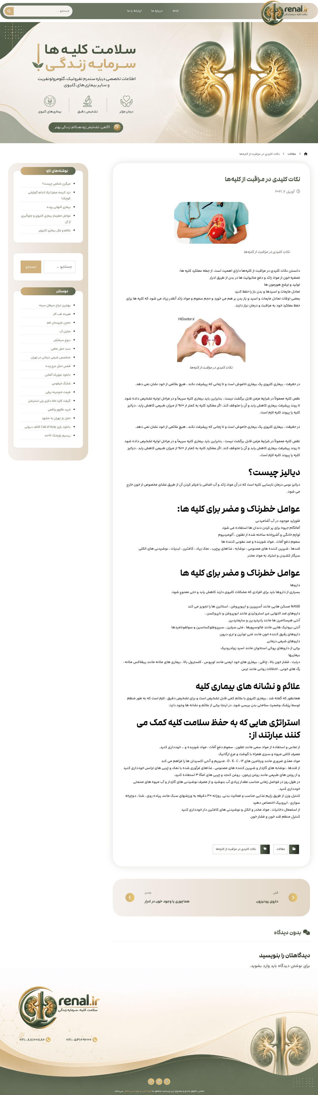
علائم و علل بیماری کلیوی (55, 230)
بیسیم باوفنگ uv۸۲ (58, 435)
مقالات (281, 849)
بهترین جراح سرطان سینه (55, 305)
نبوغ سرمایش (62, 340)
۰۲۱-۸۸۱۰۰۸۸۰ (32, 1040)
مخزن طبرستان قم (59, 323)
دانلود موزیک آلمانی (58, 375)
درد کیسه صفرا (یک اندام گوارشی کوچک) (49, 195)
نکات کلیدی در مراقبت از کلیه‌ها (236, 849)
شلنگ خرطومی (61, 383)
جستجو (31, 267)
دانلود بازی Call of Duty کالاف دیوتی (48, 427)
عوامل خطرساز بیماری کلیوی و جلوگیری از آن (46, 219)
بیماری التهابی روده (59, 207)
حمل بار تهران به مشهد (56, 418)
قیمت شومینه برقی (58, 392)
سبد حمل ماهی (61, 349)
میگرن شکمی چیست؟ (56, 184)
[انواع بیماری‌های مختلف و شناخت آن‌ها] (284, 13)
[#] (167, 1081)
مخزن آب (65, 331)
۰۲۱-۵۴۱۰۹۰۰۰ (78, 1040)
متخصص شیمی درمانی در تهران (51, 357)
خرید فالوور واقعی (59, 409)
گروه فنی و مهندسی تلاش (138, 1091)
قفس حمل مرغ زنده (58, 366)
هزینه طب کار (62, 314)
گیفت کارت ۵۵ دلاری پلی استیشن (49, 401)
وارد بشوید (260, 966)
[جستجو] (10, 11)
